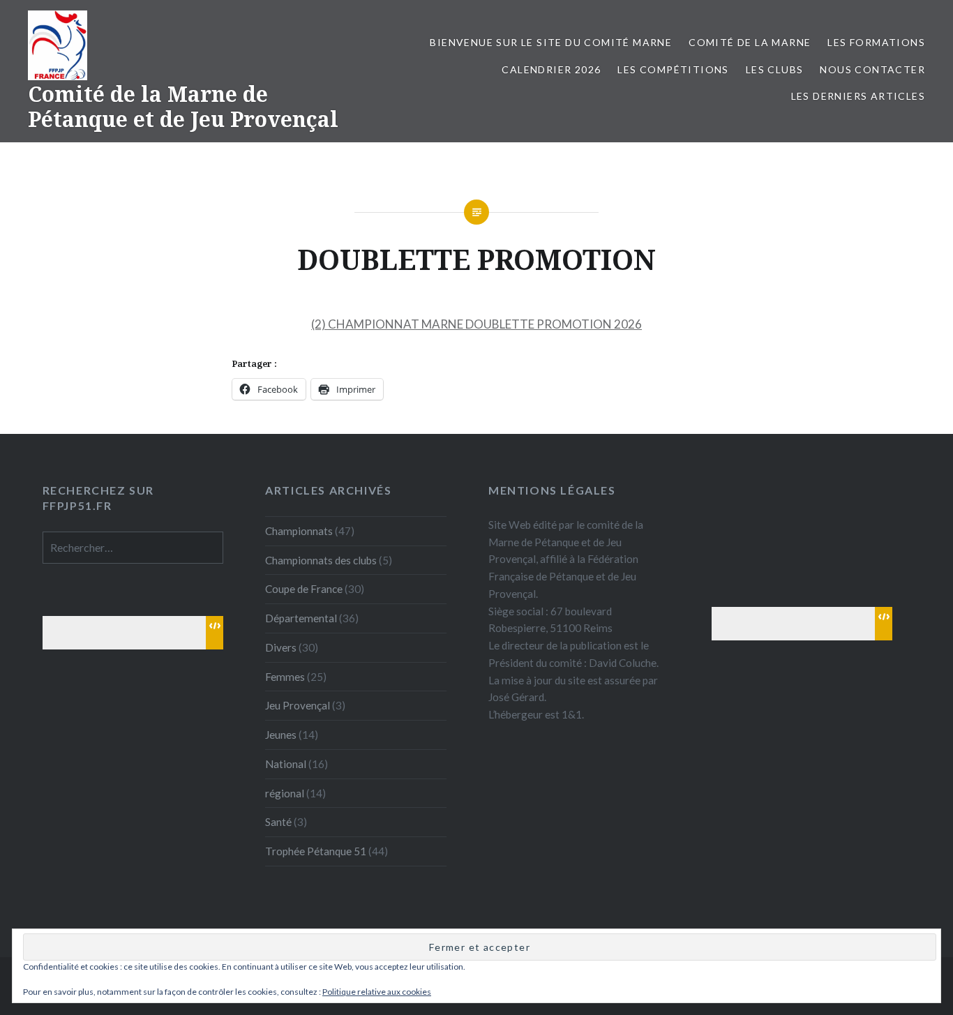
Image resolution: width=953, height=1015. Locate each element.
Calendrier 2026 (551, 69)
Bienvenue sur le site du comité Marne (551, 42)
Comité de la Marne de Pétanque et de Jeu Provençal (183, 106)
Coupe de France (304, 588)
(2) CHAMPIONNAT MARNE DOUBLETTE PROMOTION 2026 (476, 324)
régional (284, 793)
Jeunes (281, 734)
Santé (278, 821)
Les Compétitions (672, 69)
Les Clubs (775, 69)
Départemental (301, 618)
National (285, 764)
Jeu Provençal (297, 705)
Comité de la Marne (750, 42)
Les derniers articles (858, 96)
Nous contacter (872, 69)
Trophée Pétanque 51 (315, 851)
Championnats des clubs (321, 560)
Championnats (299, 531)
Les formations (876, 42)
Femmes (285, 676)
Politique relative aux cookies (376, 991)
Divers (281, 647)
